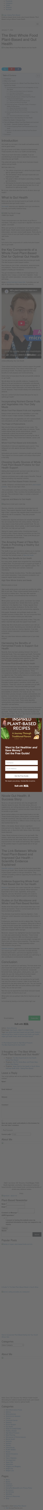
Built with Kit (21, 786)
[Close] (39, 721)
